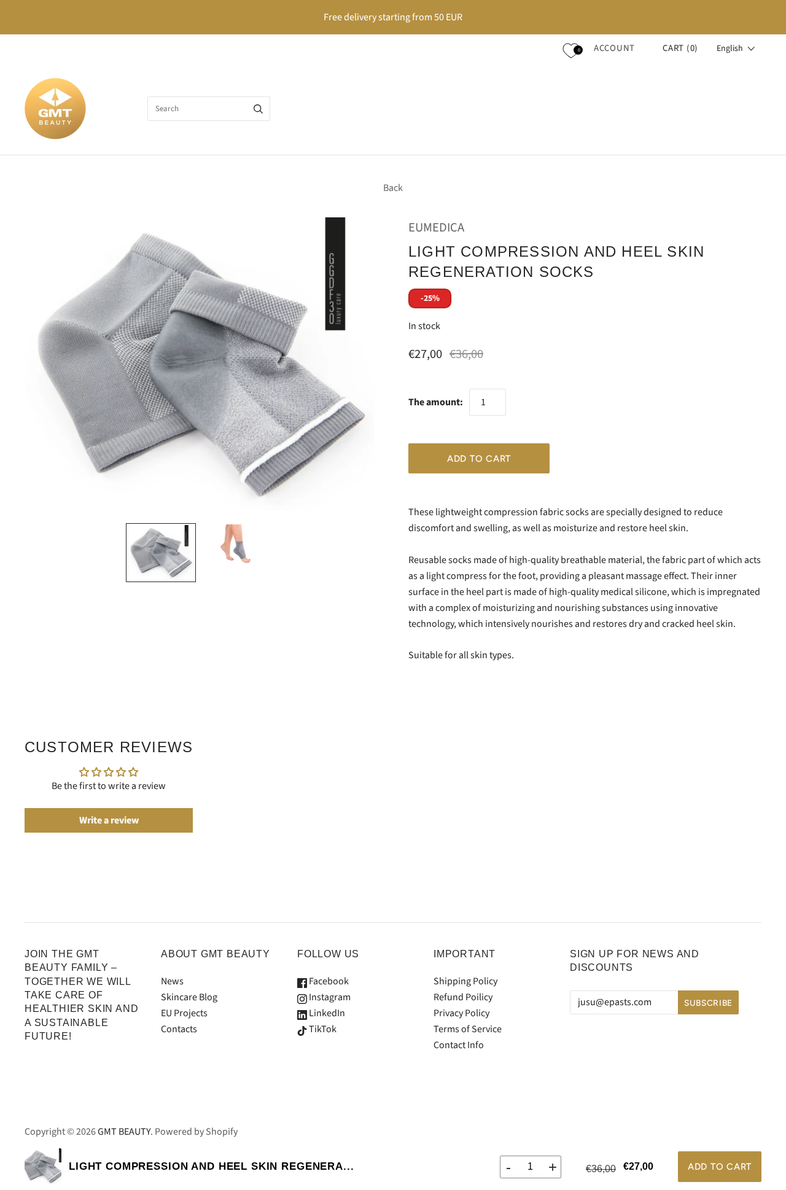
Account (614, 48)
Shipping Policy (465, 981)
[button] (735, 48)
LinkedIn (326, 1013)
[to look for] (258, 108)
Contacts (179, 1029)
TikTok (322, 1029)
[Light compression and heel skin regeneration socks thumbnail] (161, 552)
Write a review (109, 820)
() (680, 48)
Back (393, 188)
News (172, 981)
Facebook (328, 981)
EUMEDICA (436, 227)
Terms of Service (468, 1029)
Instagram (329, 997)
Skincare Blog (189, 997)
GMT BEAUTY (124, 1131)
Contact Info (459, 1045)
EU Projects (184, 1013)
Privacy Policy (461, 1013)
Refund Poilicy (463, 997)
